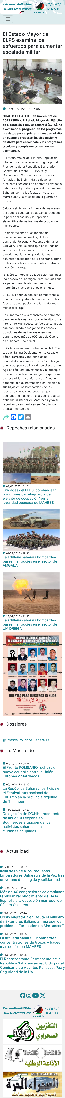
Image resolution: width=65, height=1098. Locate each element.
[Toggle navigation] (8, 19)
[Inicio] (33, 6)
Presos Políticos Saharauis (28, 740)
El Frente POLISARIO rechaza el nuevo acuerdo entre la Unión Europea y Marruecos (29, 771)
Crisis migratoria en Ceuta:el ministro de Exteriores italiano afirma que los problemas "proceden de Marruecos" (32, 921)
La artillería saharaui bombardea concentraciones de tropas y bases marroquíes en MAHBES (30, 942)
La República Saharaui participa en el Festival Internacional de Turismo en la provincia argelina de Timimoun (32, 795)
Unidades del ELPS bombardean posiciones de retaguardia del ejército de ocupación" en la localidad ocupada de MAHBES (29, 496)
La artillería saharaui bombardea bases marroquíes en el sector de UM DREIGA (30, 624)
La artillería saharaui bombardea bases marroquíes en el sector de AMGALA (30, 561)
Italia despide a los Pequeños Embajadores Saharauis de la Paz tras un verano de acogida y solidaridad (32, 875)
